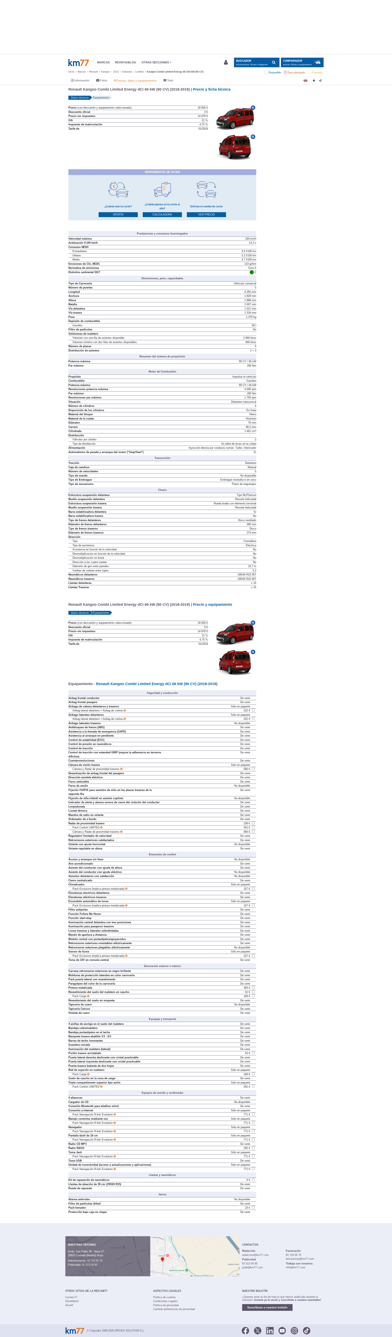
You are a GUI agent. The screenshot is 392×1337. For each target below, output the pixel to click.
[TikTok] (306, 1330)
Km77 (78, 62)
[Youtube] (282, 1330)
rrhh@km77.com (295, 1267)
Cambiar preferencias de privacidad (174, 1309)
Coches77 (71, 1297)
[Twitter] (257, 1330)
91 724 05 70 (94, 1260)
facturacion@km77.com (300, 1258)
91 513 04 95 (89, 1264)
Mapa (100, 1255)
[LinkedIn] (270, 1330)
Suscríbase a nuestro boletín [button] (267, 1307)
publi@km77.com (252, 1267)
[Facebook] (245, 1330)
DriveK (69, 1305)
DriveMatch (72, 1301)
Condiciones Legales (165, 1301)
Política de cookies (164, 1297)
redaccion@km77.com (255, 1254)
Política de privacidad (166, 1305)
